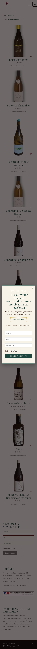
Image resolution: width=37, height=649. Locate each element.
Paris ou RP (8, 351)
